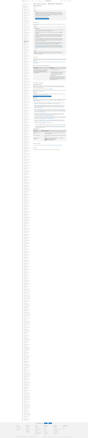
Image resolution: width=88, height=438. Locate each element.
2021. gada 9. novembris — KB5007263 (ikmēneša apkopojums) (27, 157)
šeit (59, 120)
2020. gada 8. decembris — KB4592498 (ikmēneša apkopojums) (27, 223)
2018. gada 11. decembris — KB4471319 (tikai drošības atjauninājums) (27, 393)
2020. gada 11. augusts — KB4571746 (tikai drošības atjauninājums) (27, 243)
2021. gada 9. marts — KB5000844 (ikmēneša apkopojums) (26, 209)
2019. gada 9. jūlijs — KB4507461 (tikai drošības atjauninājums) (27, 336)
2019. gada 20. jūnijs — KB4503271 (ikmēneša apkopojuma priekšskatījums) (27, 339)
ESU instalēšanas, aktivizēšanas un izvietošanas (40, 45)
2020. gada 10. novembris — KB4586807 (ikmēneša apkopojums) (27, 226)
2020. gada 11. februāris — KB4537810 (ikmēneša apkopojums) (27, 278)
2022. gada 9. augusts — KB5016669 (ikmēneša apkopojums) (27, 105)
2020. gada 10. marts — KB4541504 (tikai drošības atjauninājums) (27, 272)
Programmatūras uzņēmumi (56, 433)
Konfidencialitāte (49, 436)
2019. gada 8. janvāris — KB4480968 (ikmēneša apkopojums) (27, 388)
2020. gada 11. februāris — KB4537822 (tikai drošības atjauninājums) (27, 281)
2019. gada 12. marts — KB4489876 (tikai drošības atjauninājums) (27, 370)
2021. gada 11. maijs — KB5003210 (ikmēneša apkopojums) (26, 197)
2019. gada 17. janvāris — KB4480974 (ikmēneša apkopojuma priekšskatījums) (27, 382)
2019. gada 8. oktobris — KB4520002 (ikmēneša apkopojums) (27, 307)
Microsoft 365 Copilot (46, 433)
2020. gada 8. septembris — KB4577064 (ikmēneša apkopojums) (27, 238)
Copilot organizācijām (18, 426)
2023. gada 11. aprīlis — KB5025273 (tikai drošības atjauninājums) (27, 62)
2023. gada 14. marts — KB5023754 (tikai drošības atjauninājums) (27, 67)
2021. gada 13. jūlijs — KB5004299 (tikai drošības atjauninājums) (27, 183)
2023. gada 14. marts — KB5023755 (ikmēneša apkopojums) (26, 64)
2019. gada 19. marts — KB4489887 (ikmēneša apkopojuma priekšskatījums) (27, 365)
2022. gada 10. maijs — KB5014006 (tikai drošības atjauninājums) (27, 125)
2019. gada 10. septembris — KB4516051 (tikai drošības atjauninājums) (27, 316)
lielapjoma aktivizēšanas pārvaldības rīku (42, 120)
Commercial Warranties (28, 432)
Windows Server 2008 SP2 (26, 3)
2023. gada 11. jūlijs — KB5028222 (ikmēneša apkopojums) (26, 41)
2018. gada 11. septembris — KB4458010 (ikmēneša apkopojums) (27, 417)
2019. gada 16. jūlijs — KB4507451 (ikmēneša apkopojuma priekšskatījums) (27, 330)
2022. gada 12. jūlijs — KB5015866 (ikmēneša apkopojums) (26, 111)
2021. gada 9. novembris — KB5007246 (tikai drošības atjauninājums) (27, 160)
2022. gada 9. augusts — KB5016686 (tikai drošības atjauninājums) (27, 108)
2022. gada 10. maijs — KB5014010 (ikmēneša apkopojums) (26, 122)
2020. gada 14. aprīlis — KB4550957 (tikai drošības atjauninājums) (27, 266)
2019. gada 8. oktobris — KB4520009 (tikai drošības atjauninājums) (27, 310)
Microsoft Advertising (46, 432)
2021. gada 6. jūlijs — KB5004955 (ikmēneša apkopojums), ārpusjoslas (27, 186)
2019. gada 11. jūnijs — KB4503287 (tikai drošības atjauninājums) (27, 344)
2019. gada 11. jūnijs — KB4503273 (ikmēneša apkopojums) (26, 341)
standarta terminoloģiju (39, 149)
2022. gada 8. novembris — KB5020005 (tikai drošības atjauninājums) (27, 90)
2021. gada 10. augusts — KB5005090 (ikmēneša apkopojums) (27, 174)
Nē (50, 423)
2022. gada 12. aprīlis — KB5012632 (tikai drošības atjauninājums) (27, 131)
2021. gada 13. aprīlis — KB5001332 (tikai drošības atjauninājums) (27, 206)
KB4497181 (61, 73)
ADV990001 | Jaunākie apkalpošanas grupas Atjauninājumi (47, 115)
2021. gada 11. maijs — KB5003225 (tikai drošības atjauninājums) (27, 200)
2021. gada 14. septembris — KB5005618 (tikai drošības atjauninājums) (27, 171)
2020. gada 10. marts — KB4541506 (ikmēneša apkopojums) (26, 275)
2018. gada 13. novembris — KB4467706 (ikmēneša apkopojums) (27, 402)
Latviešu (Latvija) (19, 436)
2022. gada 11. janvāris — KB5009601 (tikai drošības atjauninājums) (27, 148)
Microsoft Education (37, 426)
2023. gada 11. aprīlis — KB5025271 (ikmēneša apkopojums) (26, 59)
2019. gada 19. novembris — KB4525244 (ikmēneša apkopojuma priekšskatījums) (27, 295)
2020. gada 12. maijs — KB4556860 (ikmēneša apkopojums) (26, 264)
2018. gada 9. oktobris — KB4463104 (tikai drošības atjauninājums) (27, 408)
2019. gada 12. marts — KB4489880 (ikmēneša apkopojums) (26, 367)
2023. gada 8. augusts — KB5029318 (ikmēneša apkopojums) (27, 36)
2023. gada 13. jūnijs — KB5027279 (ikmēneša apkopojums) (26, 47)
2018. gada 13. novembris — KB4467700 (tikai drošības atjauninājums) (27, 399)
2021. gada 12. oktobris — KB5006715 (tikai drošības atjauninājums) (27, 165)
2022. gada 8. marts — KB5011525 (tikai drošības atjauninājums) (27, 137)
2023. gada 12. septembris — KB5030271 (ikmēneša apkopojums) (27, 30)
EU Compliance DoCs (65, 436)
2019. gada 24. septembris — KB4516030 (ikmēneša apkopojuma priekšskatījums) (27, 313)
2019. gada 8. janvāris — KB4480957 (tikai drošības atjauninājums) (27, 385)
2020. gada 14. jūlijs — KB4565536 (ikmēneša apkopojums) (26, 249)
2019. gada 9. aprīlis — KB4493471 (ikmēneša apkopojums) (26, 359)
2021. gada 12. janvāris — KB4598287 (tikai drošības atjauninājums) (27, 217)
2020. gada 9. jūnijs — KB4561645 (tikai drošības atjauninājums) (27, 255)
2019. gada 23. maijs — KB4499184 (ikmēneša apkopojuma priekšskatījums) (27, 347)
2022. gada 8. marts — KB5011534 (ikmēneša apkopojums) (26, 134)
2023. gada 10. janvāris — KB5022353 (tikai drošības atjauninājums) (27, 79)
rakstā (42, 52)
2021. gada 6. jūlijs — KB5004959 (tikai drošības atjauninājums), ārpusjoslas (27, 189)
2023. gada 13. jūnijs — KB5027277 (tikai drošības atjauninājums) (27, 50)
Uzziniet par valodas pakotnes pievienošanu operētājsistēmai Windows (42, 96)
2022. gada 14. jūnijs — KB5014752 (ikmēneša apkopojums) (26, 116)
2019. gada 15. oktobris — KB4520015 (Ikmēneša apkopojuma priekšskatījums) (27, 304)
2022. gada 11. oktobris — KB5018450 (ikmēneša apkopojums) (27, 93)
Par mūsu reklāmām (60, 436)
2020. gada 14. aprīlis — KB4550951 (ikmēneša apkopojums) (26, 269)
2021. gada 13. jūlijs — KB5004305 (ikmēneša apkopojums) (26, 180)
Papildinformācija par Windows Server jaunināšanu (42, 18)
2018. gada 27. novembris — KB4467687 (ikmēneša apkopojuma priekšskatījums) (27, 396)
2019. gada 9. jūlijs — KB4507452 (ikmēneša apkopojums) (26, 333)
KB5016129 (47, 114)
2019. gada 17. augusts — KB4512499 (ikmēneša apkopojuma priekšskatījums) (27, 321)
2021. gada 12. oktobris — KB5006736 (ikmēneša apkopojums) (27, 163)
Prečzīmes (57, 436)
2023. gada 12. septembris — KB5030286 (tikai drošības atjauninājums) (27, 33)
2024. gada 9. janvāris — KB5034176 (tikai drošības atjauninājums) (27, 10)
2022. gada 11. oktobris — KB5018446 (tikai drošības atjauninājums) (27, 96)
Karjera (63, 426)
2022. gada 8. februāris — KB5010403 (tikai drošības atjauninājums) (27, 142)
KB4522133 (36, 43)
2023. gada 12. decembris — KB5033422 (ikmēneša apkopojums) (27, 13)
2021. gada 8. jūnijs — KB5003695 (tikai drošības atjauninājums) (27, 194)
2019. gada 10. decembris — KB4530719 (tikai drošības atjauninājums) (27, 290)
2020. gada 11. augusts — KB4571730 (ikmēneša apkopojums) (27, 246)
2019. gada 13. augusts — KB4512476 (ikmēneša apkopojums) (27, 324)
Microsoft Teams (45, 434)
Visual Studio (55, 434)
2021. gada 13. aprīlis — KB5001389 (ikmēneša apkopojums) (26, 203)
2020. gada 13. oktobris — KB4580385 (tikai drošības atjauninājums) (27, 235)
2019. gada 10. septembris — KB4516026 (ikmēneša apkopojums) (27, 318)
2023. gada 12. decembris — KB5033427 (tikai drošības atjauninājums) (27, 15)
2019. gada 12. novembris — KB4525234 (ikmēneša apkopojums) (27, 301)
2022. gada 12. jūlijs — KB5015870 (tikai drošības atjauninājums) (27, 114)
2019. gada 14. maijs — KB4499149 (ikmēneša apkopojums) (26, 353)
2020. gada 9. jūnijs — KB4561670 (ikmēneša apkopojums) (26, 258)
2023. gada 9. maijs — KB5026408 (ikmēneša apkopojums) (26, 53)
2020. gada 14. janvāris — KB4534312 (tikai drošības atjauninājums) (27, 284)
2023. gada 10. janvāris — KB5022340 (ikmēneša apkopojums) (27, 76)
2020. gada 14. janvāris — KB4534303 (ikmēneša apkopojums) (27, 287)
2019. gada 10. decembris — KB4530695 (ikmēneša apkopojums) (27, 292)
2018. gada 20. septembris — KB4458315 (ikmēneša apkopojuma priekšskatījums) (27, 414)
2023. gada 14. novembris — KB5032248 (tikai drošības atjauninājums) (27, 21)
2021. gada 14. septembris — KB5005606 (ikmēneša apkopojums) (27, 168)
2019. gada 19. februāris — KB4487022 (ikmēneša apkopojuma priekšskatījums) (27, 373)
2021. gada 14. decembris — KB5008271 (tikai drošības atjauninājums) (27, 154)
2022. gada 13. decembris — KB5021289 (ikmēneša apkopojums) (27, 82)
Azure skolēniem (36, 434)
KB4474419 (43, 105)
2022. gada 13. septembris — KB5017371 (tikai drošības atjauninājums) (27, 102)
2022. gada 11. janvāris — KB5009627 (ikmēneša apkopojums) (27, 145)
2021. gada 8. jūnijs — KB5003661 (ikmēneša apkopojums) (26, 191)
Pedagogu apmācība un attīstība (38, 432)
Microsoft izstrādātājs (55, 426)
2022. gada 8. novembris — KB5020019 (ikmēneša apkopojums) (27, 88)
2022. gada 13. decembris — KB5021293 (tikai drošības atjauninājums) (27, 85)
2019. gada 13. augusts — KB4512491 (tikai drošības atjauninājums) (27, 327)
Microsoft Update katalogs (49, 117)
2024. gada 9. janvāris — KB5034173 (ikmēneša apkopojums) (27, 7)
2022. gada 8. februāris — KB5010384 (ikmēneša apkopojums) (27, 139)
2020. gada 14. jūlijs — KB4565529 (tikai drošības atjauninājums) (27, 252)
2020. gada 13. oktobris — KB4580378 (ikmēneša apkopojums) (27, 232)
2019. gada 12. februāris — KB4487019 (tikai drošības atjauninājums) (27, 376)
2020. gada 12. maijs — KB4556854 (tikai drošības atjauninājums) (27, 261)
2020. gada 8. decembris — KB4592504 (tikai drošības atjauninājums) (27, 220)
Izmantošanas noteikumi (53, 436)
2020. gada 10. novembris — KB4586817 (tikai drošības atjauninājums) (27, 229)
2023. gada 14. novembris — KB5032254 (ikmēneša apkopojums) (27, 18)
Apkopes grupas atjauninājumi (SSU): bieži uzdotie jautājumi (47, 118)
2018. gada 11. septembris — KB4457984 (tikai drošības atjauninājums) (27, 419)
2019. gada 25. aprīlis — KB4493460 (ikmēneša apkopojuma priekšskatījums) (27, 356)
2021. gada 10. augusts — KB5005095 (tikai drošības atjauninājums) (27, 177)
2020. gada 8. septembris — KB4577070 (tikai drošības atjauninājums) (27, 240)
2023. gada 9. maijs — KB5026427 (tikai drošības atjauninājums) (27, 56)
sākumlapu (41, 53)
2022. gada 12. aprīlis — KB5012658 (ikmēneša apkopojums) (26, 128)
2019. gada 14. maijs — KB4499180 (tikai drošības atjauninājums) (27, 350)
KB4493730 (49, 102)
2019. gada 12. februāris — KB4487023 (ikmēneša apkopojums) (27, 379)
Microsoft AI (45, 426)
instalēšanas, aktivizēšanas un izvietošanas (58, 126)
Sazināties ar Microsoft (45, 436)
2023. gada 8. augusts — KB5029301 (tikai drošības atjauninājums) (27, 38)
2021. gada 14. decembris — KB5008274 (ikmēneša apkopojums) (27, 151)
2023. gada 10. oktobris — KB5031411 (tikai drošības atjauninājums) (27, 27)
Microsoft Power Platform (56, 432)
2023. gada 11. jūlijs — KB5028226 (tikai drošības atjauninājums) (27, 44)
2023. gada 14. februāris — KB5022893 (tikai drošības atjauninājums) (27, 73)
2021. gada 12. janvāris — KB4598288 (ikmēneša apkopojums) (27, 215)
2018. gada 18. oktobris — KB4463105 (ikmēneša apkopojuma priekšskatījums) (27, 405)
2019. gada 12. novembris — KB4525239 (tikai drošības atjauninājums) (27, 298)
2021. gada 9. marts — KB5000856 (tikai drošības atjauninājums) (27, 212)
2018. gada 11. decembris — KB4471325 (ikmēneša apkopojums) (27, 391)
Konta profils (27, 426)
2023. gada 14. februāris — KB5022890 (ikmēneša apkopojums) (27, 70)
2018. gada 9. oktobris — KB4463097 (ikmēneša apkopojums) (27, 411)
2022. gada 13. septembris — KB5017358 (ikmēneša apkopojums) (27, 99)
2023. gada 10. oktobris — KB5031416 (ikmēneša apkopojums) (27, 24)
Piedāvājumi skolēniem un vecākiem (38, 433)
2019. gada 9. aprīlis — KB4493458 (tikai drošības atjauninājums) (27, 362)
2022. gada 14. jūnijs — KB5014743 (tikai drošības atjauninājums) (27, 119)
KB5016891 (41, 110)
